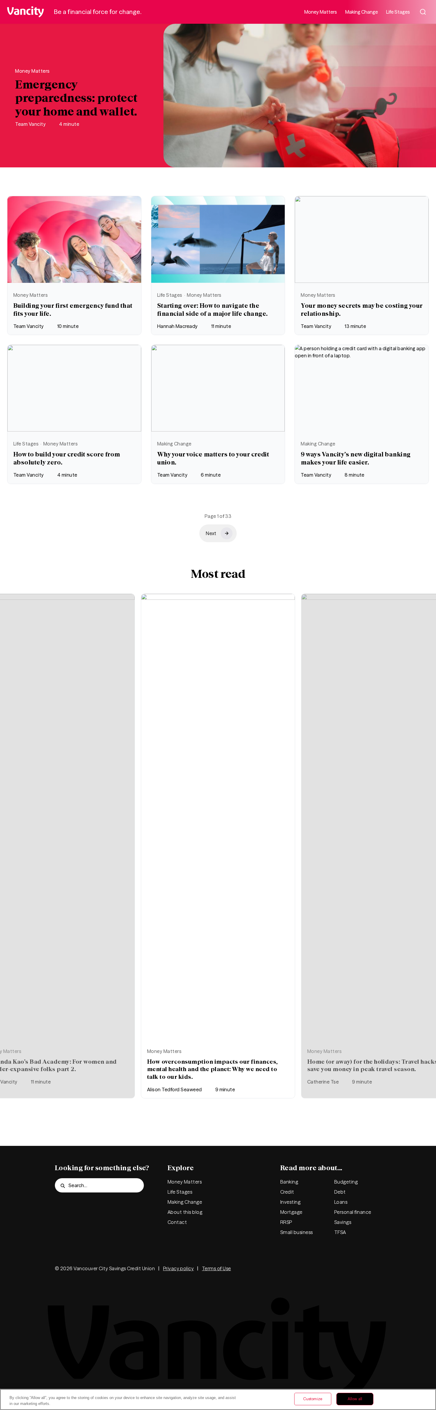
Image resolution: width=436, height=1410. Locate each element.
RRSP (286, 1222)
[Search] (423, 12)
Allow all (355, 1398)
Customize (312, 1398)
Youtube (375, 1268)
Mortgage (291, 1212)
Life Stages (398, 12)
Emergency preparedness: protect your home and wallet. (76, 97)
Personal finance (352, 1212)
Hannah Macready (177, 326)
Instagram (340, 1268)
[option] (218, 846)
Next (12, 812)
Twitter (304, 1268)
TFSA (340, 1232)
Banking (289, 1182)
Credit (287, 1192)
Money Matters (320, 12)
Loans (340, 1202)
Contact (177, 1222)
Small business (296, 1232)
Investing (290, 1202)
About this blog (185, 1212)
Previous (424, 812)
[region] (218, 1399)
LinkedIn (357, 1268)
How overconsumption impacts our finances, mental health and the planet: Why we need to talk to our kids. (212, 1069)
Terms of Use (216, 1268)
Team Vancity (30, 124)
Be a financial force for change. (97, 11)
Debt (340, 1192)
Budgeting (346, 1182)
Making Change (361, 12)
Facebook (322, 1268)
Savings (342, 1222)
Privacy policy (178, 1268)
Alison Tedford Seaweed (174, 1089)
